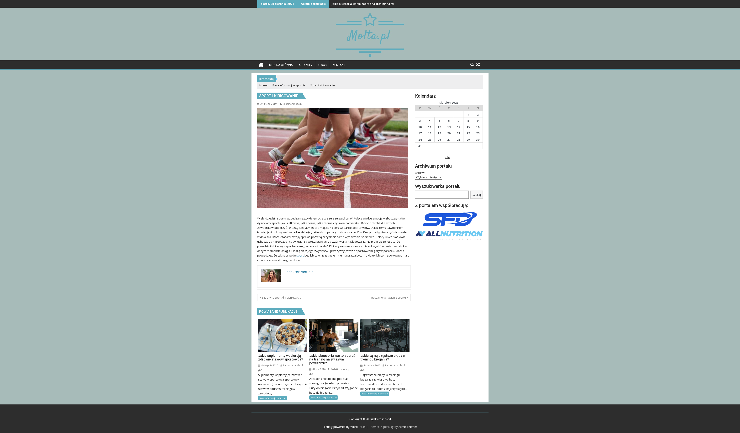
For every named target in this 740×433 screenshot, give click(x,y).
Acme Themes (408, 427)
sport (300, 255)
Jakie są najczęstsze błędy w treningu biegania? (364, 4)
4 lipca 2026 (318, 369)
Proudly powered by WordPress (344, 427)
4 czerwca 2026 (371, 365)
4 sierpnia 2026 (269, 365)
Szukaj (477, 195)
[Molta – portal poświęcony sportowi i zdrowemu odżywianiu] (261, 64)
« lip (447, 157)
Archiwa (420, 173)
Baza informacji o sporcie (272, 398)
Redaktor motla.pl (292, 104)
